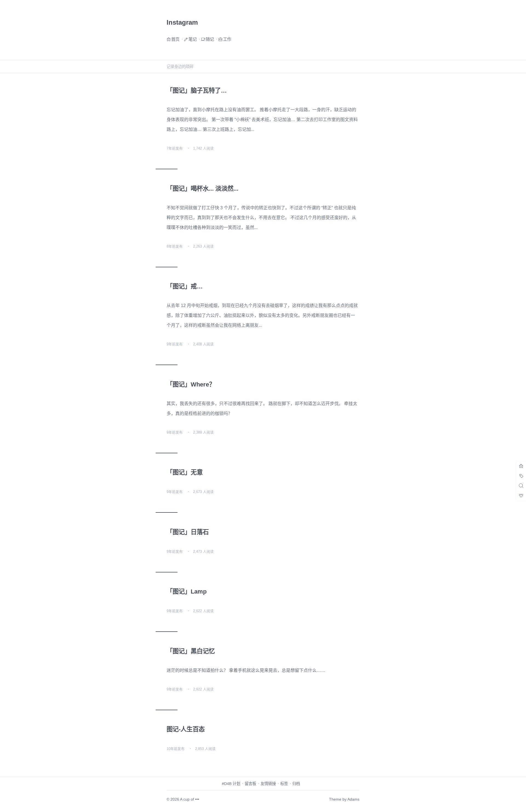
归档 (296, 783)
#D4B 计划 (231, 783)
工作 (227, 39)
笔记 (192, 39)
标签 (284, 783)
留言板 (250, 783)
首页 (175, 39)
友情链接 (268, 783)
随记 (210, 39)
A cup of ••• (189, 799)
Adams (353, 799)
